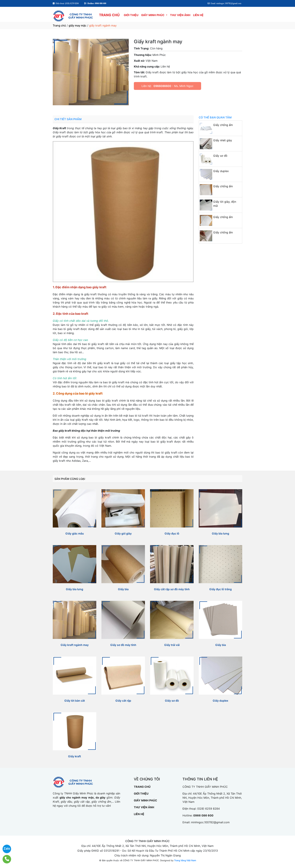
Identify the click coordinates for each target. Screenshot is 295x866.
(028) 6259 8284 (208, 808)
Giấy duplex (221, 171)
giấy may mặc (77, 25)
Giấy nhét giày (222, 140)
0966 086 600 (203, 815)
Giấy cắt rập (123, 700)
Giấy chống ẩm (223, 125)
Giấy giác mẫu (74, 533)
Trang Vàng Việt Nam (185, 860)
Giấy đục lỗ (172, 533)
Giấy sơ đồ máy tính (123, 645)
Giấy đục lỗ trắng (220, 589)
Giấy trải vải (172, 645)
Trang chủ (59, 25)
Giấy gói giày (123, 533)
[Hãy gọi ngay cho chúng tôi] (4, 859)
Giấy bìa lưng (220, 533)
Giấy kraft (74, 756)
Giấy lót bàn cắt (74, 700)
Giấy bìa (123, 589)
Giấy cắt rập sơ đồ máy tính (172, 589)
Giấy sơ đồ (220, 155)
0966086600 (162, 86)
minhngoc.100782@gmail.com (210, 822)
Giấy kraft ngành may (75, 645)
